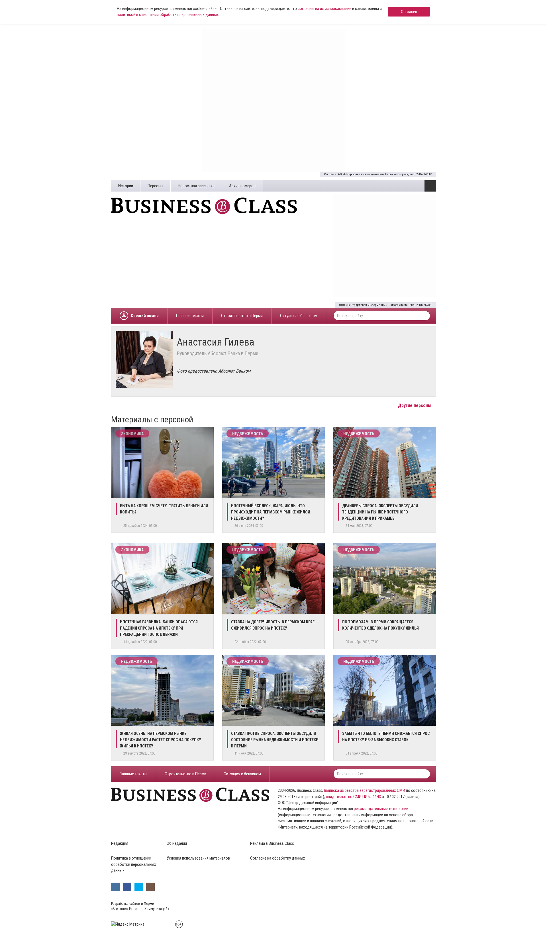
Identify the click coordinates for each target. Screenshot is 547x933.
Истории (125, 185)
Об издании (177, 843)
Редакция (119, 843)
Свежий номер (145, 315)
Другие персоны (415, 405)
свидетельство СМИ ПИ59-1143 (353, 796)
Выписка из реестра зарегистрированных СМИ (364, 790)
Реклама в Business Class (272, 843)
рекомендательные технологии (381, 808)
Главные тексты (190, 315)
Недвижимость (247, 433)
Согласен (409, 11)
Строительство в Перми (242, 315)
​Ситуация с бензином (298, 315)
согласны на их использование (324, 8)
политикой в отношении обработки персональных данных (168, 14)
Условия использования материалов (198, 858)
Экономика (132, 433)
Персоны (155, 185)
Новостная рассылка (196, 185)
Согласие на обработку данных (277, 858)
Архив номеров (242, 185)
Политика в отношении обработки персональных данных (133, 864)
